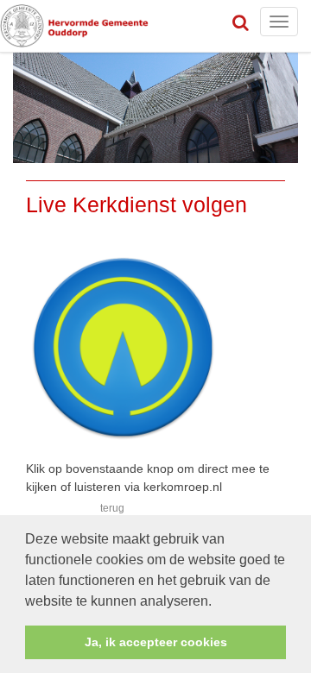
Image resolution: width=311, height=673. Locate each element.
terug (112, 508)
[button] (217, 602)
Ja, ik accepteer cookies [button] (156, 642)
